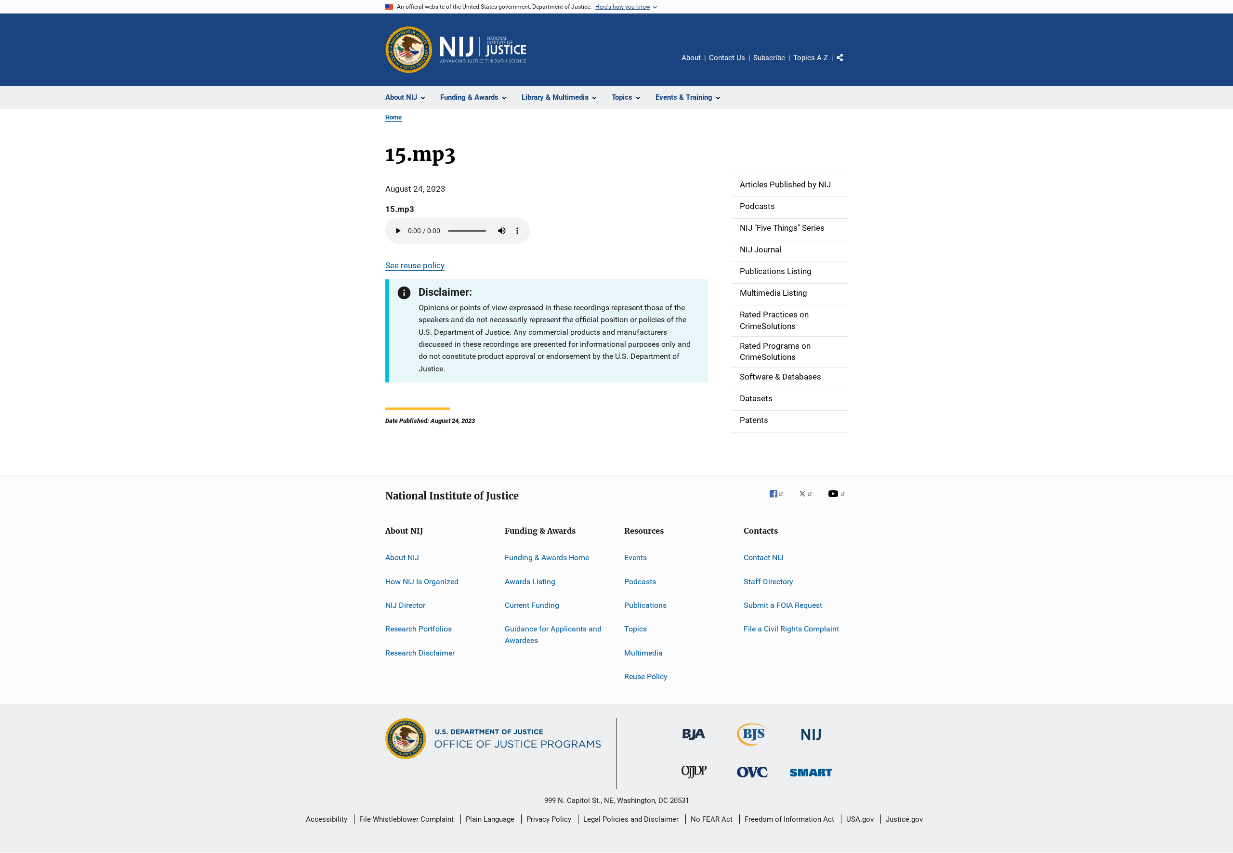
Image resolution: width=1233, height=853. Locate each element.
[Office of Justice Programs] (409, 49)
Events (635, 557)
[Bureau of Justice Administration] (693, 742)
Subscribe (769, 57)
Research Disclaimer (420, 652)
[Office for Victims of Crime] (752, 779)
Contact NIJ (764, 557)
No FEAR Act (712, 819)
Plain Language (490, 819)
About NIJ (402, 557)
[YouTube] (838, 500)
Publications (645, 605)
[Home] (483, 50)
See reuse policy (415, 265)
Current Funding (532, 605)
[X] (809, 500)
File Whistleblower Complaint (406, 819)
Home (393, 117)
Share (847, 64)
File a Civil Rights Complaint (791, 628)
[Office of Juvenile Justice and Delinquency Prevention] (694, 780)
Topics (635, 628)
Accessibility (326, 819)
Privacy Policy (548, 819)
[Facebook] (780, 500)
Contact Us (727, 57)
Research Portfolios (418, 628)
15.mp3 (399, 209)
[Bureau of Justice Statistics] (752, 748)
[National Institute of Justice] (811, 742)
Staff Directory (768, 581)
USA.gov (860, 819)
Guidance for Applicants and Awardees (553, 634)
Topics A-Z (810, 57)
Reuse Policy (646, 676)
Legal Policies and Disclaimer (631, 819)
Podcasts (640, 581)
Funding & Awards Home (547, 557)
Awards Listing (530, 581)
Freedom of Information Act (789, 819)
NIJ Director (405, 605)
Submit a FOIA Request (783, 605)
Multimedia (643, 652)
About (691, 57)
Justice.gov (904, 819)
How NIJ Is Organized (422, 581)
